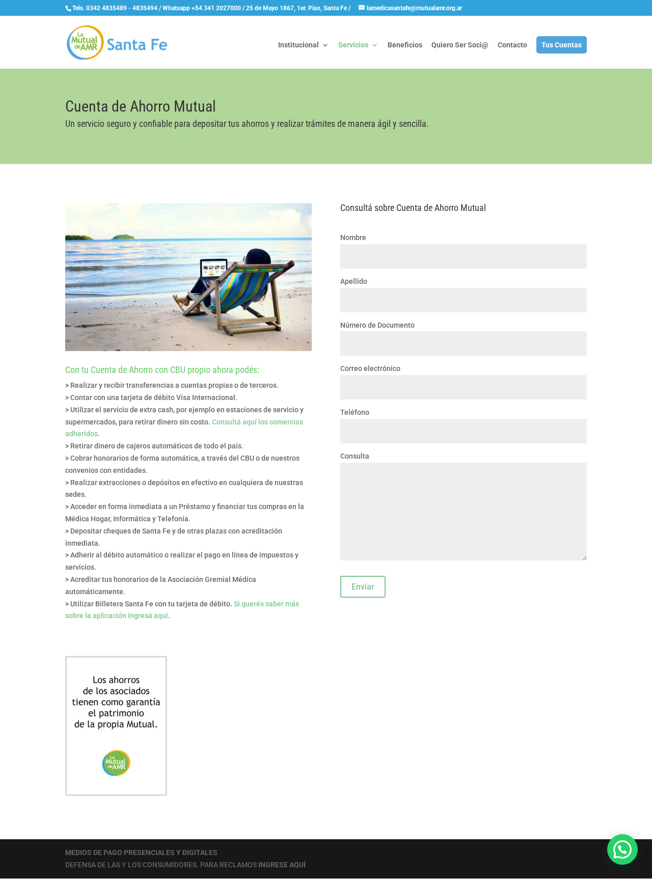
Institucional (298, 45)
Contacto (512, 45)
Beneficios (405, 45)
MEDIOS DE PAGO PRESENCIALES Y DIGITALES (141, 852)
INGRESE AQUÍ (282, 865)
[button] (622, 849)
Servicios (353, 45)
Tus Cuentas (561, 45)
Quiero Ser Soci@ (459, 45)
